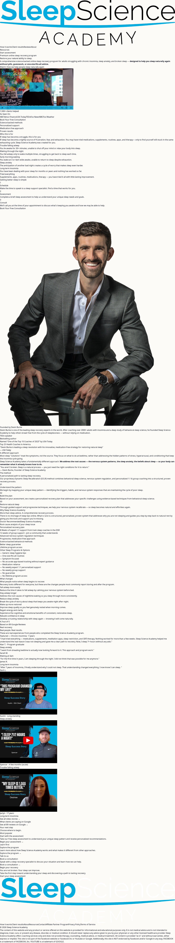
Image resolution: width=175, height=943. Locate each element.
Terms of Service (87, 924)
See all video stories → (10, 819)
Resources (4, 49)
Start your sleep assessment (12, 876)
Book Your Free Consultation (13, 119)
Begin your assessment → (11, 841)
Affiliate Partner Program (57, 924)
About (33, 47)
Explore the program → (10, 853)
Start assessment (8, 52)
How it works (6, 47)
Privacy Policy (74, 924)
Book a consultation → (10, 864)
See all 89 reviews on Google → (14, 824)
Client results (18, 47)
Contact (42, 924)
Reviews (27, 47)
